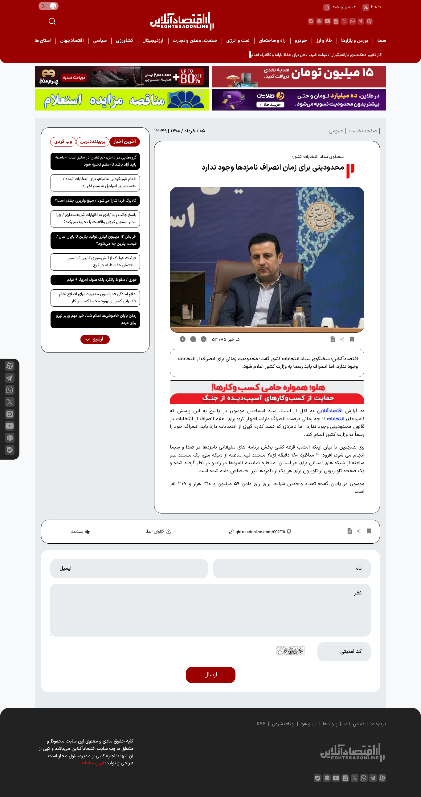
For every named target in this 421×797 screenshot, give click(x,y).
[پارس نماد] (122, 100)
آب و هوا (309, 724)
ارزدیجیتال (152, 40)
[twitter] (344, 21)
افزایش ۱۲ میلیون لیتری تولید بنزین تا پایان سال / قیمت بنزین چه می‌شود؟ (96, 240)
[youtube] (327, 21)
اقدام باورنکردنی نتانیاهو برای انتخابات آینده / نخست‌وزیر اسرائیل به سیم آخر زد (100, 182)
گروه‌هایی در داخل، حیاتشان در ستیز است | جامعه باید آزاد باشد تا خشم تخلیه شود (96, 161)
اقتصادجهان (72, 40)
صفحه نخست (363, 131)
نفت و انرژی (237, 40)
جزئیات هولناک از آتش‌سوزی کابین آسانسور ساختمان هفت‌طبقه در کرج (102, 261)
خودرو (301, 40)
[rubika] (319, 21)
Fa (380, 7)
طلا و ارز (324, 40)
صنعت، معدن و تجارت (195, 40)
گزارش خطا (154, 531)
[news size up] (182, 339)
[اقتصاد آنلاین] (182, 21)
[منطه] (122, 76)
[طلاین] (299, 100)
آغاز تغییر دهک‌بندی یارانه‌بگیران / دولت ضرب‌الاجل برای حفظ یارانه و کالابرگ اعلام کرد (313, 55)
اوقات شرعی (283, 724)
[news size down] (203, 339)
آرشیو (97, 339)
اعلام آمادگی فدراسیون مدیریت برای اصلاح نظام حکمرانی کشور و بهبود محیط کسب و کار (98, 297)
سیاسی (100, 40)
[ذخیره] (352, 339)
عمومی (336, 131)
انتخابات (336, 419)
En (373, 7)
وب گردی (63, 141)
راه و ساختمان (272, 40)
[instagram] (336, 21)
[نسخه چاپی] (333, 339)
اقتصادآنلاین (329, 411)
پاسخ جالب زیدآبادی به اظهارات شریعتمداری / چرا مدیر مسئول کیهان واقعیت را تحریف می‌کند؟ (96, 218)
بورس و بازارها (354, 40)
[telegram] (361, 21)
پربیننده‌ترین (92, 141)
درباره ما (378, 724)
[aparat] (369, 21)
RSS (261, 724)
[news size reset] (193, 339)
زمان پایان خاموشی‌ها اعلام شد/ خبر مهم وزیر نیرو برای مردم (96, 319)
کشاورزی (124, 40)
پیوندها (330, 724)
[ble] (311, 21)
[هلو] (267, 392)
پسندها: (77, 532)
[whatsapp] (352, 21)
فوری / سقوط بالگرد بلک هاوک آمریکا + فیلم (102, 280)
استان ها (43, 40)
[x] (9, 402)
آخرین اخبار (124, 141)
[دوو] (299, 76)
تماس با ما (354, 724)
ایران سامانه (92, 763)
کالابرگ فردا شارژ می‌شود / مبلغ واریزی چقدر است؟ (96, 201)
